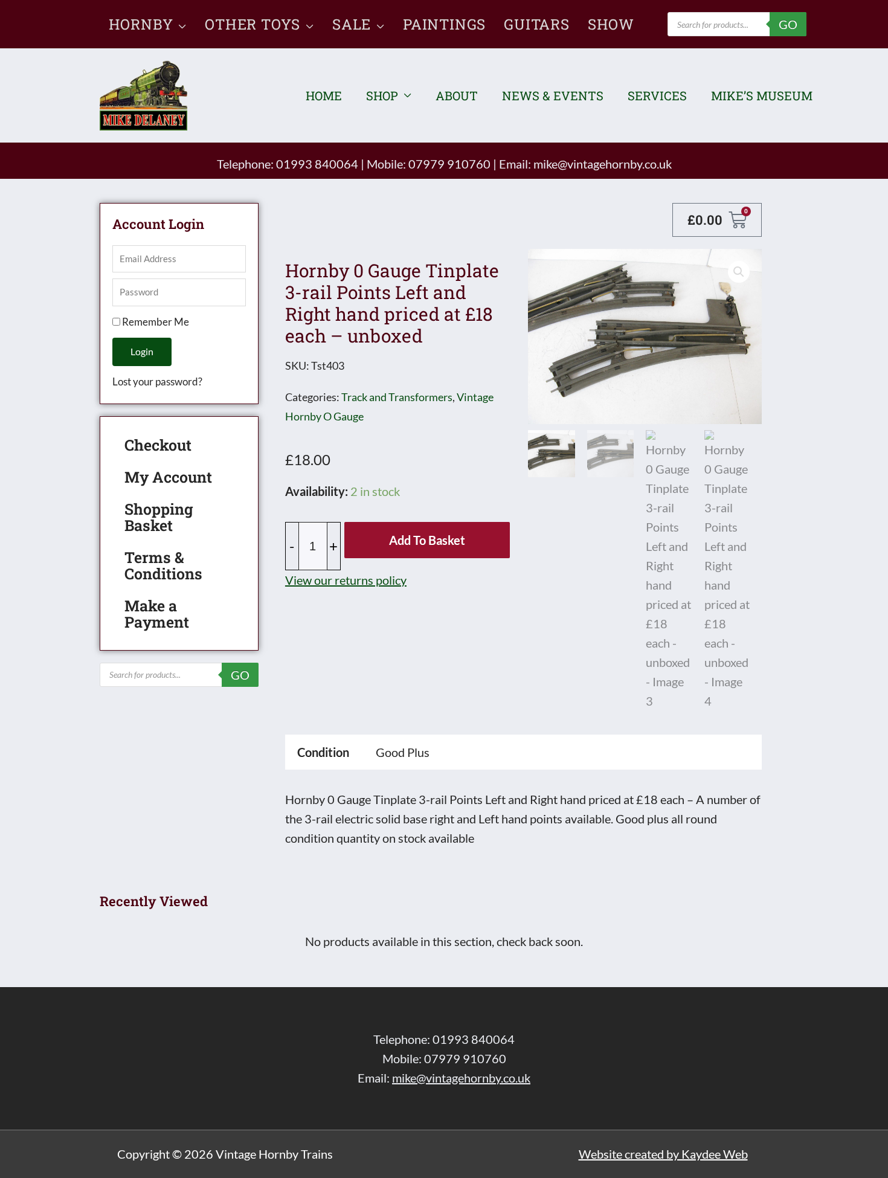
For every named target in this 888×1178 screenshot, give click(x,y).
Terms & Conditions (163, 565)
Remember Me (154, 321)
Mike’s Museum (761, 95)
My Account (168, 477)
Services (657, 95)
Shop (382, 95)
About (457, 95)
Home (324, 95)
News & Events (552, 95)
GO (788, 24)
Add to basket (427, 540)
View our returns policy (346, 580)
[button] (180, 24)
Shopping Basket (158, 517)
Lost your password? (157, 381)
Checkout (157, 445)
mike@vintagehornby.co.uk (602, 163)
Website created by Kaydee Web (663, 1154)
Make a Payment (156, 614)
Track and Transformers (396, 397)
